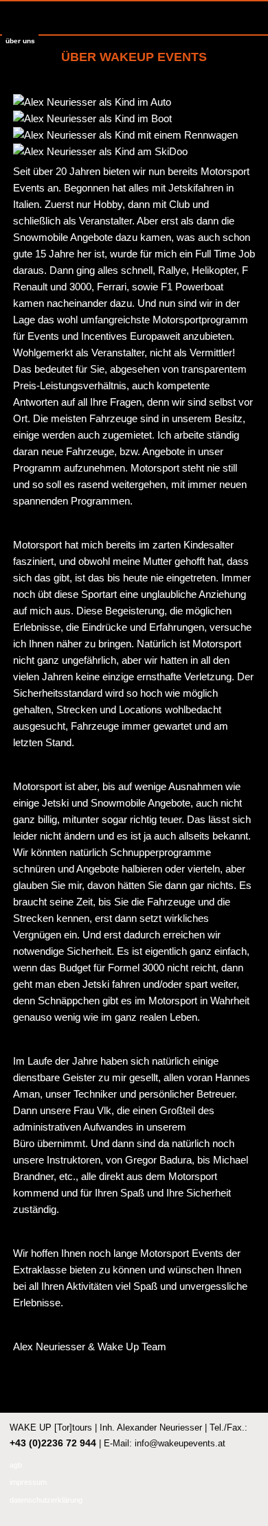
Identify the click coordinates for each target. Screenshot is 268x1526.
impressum (28, 1482)
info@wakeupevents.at (180, 1443)
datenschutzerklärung (46, 1500)
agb (16, 1465)
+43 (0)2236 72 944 (53, 1442)
